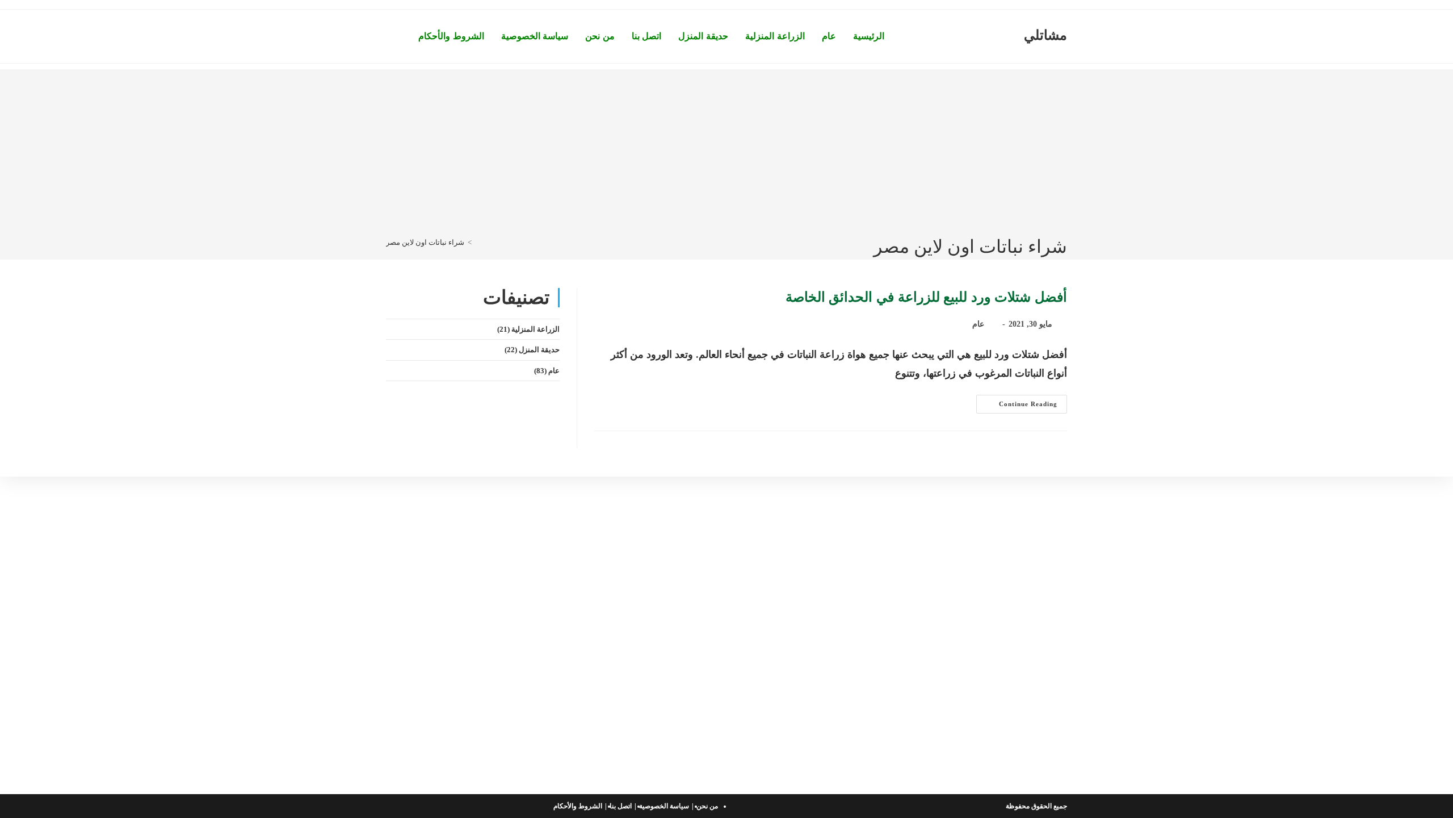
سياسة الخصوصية (664, 806)
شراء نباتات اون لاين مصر (425, 242)
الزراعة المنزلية (535, 329)
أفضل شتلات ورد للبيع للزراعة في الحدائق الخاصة (926, 297)
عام (978, 324)
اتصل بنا (621, 806)
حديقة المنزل (539, 349)
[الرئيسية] (478, 242)
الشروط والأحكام (577, 806)
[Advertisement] (726, 148)
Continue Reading (1016, 407)
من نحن (707, 806)
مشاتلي (1045, 35)
